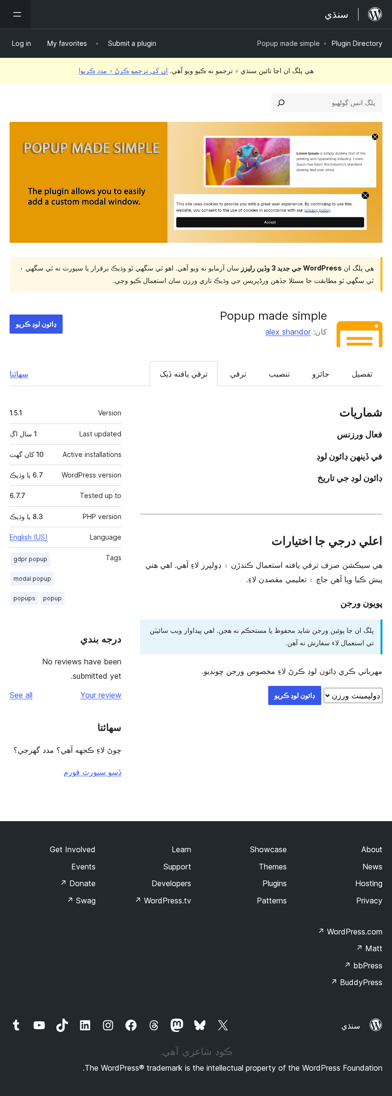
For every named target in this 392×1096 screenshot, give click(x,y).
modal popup (32, 578)
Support (177, 866)
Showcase (268, 849)
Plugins (274, 883)
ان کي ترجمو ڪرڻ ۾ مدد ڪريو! (123, 70)
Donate (78, 883)
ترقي (238, 374)
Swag (81, 900)
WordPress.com (349, 931)
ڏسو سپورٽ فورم (92, 772)
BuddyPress (356, 982)
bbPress (363, 965)
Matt (369, 948)
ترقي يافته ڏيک (183, 374)
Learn (181, 849)
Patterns (272, 900)
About (371, 849)
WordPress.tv (162, 900)
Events (83, 866)
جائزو (320, 374)
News (372, 866)
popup (52, 598)
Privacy (369, 900)
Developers (171, 883)
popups (24, 598)
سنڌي (350, 1026)
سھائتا (19, 374)
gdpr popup (30, 559)
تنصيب (279, 374)
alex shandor (288, 331)
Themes (273, 866)
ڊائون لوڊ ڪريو (36, 324)
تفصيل (362, 374)
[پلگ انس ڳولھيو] (281, 102)
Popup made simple (273, 316)
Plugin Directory (357, 43)
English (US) (29, 537)
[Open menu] (15, 14)
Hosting (368, 883)
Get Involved (73, 849)
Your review (100, 695)
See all (21, 695)
